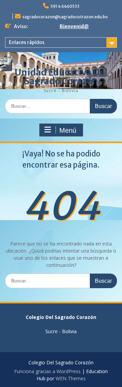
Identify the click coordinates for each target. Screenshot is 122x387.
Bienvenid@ (74, 26)
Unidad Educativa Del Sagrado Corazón (61, 77)
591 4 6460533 (64, 6)
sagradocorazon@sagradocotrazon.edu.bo (65, 16)
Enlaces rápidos (26, 42)
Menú (67, 130)
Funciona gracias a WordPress (47, 371)
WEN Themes (71, 378)
